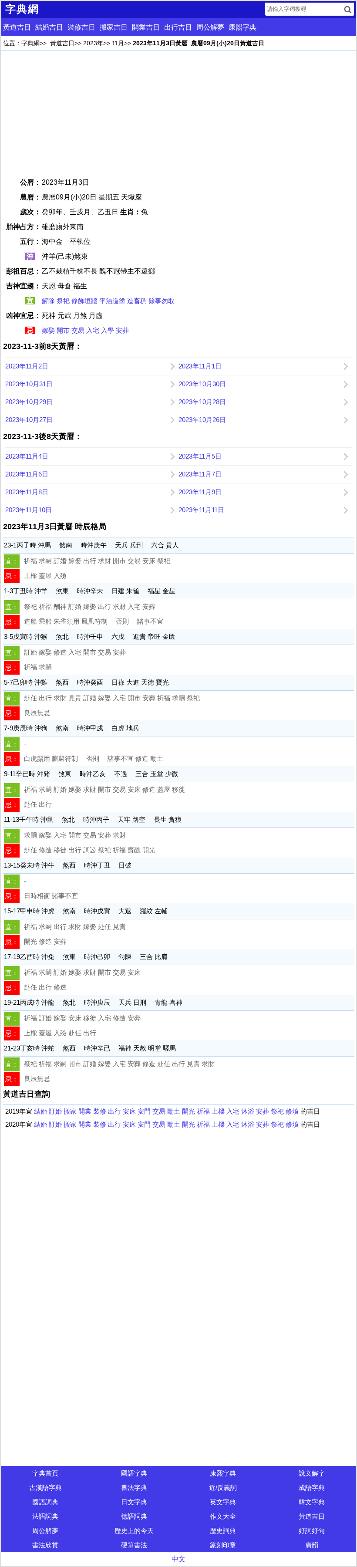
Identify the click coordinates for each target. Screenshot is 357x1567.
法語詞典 (45, 1516)
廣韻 (311, 1545)
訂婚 (55, 1111)
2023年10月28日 (202, 401)
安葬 (122, 330)
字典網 (30, 43)
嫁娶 (48, 330)
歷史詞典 (223, 1530)
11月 (118, 43)
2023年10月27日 (29, 419)
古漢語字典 (45, 1487)
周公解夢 (210, 27)
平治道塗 (112, 300)
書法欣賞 (45, 1545)
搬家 (70, 1111)
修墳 (292, 1111)
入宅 (92, 330)
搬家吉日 (114, 27)
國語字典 (134, 1473)
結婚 (40, 1111)
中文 (178, 1559)
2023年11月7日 (200, 474)
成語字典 (312, 1487)
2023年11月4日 (26, 456)
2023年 (93, 43)
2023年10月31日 (29, 384)
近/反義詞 (223, 1487)
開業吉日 (146, 27)
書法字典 (134, 1487)
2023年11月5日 (200, 456)
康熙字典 (242, 27)
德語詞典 (134, 1516)
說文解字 (312, 1473)
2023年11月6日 (26, 474)
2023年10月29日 (29, 401)
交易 (77, 330)
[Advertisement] (178, 114)
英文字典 (223, 1502)
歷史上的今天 (134, 1530)
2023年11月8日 (26, 492)
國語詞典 (45, 1502)
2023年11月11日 (201, 509)
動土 (173, 1111)
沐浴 (247, 1111)
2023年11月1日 (200, 366)
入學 (107, 330)
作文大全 (223, 1516)
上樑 (218, 1111)
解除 (48, 300)
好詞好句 (312, 1530)
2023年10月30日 (202, 384)
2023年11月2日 (26, 366)
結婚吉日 (49, 27)
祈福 (203, 1111)
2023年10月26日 (202, 419)
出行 (114, 1111)
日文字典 (134, 1502)
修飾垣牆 (84, 300)
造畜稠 (137, 300)
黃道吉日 (17, 27)
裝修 (99, 1111)
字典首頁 (45, 1473)
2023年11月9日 (200, 492)
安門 (144, 1111)
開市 (63, 330)
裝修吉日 (81, 27)
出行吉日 (178, 27)
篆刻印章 (223, 1545)
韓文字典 (312, 1502)
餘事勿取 (161, 300)
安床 (129, 1111)
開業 (84, 1111)
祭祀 (63, 300)
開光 (188, 1111)
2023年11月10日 (28, 509)
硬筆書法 (134, 1545)
